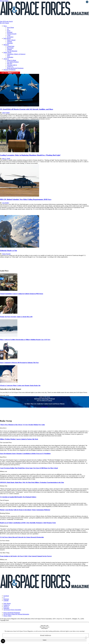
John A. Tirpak (6, 158)
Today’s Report (11, 40)
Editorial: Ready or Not (8, 250)
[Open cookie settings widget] (3, 641)
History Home (7, 52)
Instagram (6, 599)
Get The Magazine (12, 51)
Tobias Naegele (6, 254)
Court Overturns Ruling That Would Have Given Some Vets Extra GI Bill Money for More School (29, 468)
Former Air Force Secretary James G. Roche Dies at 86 (16, 316)
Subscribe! (10, 43)
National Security (12, 33)
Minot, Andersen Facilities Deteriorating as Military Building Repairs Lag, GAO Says (25, 339)
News (5, 26)
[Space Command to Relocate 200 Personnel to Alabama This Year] (8, 359)
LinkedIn (6, 600)
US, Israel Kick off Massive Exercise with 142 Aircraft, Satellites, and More (26, 109)
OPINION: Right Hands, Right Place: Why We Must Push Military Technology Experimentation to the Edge (32, 482)
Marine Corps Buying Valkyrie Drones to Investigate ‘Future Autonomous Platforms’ (25, 510)
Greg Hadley (5, 203)
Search (11, 21)
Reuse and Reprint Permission (15, 68)
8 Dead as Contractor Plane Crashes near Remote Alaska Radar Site (20, 385)
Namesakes (10, 57)
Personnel (9, 32)
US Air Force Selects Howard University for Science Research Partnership (22, 537)
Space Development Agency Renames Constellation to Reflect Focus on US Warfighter (25, 453)
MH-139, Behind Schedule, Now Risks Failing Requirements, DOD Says (25, 199)
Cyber (8, 35)
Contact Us (10, 66)
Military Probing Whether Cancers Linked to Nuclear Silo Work (19, 439)
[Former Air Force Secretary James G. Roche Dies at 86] (8, 313)
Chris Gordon (6, 112)
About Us (6, 58)
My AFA (2, 23)
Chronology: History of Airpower (16, 54)
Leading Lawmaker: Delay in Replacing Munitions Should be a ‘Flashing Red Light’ (30, 155)
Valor (8, 55)
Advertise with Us (12, 65)
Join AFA (2, 21)
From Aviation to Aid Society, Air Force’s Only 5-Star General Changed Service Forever (26, 556)
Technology (10, 37)
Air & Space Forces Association (12, 609)
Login (7, 21)
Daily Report (7, 38)
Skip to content (4, 0)
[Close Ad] (86, 638)
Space (8, 30)
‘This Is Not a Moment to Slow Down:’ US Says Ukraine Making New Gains (22, 424)
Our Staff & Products (13, 62)
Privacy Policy (7, 615)
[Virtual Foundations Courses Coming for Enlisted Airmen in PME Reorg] (8, 290)
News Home (10, 27)
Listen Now (44, 406)
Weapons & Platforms (9, 69)
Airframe (9, 41)
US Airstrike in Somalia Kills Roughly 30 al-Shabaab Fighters (18, 497)
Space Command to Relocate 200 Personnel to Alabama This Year (19, 362)
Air (8, 29)
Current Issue (10, 46)
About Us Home (11, 60)
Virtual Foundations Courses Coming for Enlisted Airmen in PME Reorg (21, 293)
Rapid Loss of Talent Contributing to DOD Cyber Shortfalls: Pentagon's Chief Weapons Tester (28, 522)
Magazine (6, 44)
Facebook (6, 596)
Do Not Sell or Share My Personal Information (16, 614)
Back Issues (10, 48)
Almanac (9, 49)
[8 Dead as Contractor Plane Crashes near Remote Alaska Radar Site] (8, 382)
